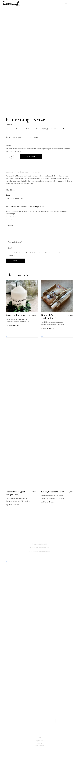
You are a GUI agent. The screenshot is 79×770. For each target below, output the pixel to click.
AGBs (39, 743)
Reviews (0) (36, 172)
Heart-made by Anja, (36, 766)
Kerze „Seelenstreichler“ (52, 491)
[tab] (9, 172)
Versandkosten (60, 129)
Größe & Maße (23, 172)
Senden (60, 721)
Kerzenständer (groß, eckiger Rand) (16, 493)
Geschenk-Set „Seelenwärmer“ (48, 317)
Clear (36, 137)
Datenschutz (39, 746)
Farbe (7, 137)
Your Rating (10, 214)
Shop (39, 737)
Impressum (39, 740)
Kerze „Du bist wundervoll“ (19, 315)
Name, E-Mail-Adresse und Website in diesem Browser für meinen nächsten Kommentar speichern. (37, 254)
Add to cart (31, 156)
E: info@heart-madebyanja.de (39, 551)
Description (9, 172)
